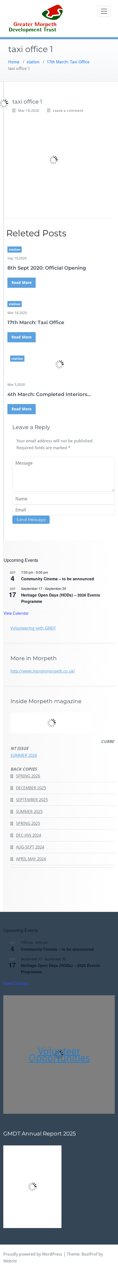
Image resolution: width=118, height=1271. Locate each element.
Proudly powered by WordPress (32, 1254)
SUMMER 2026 (23, 755)
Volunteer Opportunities (59, 1054)
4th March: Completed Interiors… (49, 394)
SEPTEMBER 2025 (32, 799)
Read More (22, 282)
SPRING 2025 (28, 823)
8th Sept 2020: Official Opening (46, 268)
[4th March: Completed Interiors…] (59, 364)
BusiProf (89, 1254)
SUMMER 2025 (29, 811)
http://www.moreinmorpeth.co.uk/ (42, 671)
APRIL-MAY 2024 (31, 859)
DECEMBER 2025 (31, 787)
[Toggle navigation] (104, 11)
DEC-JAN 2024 (28, 835)
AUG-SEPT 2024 (30, 847)
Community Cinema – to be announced (57, 578)
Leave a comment (68, 111)
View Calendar (16, 613)
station (33, 61)
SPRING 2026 (28, 776)
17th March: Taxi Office (68, 61)
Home (13, 61)
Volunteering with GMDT (33, 628)
